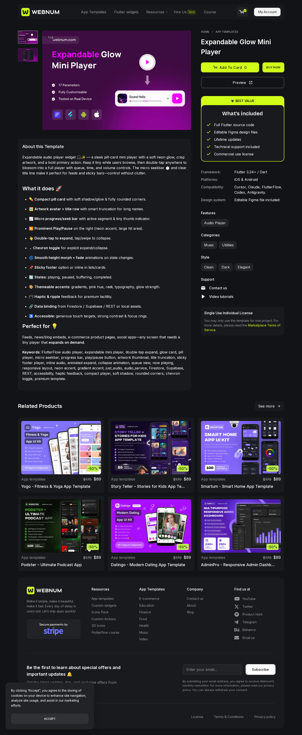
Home (205, 31)
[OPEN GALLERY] (116, 80)
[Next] (179, 80)
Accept (50, 718)
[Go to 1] (28, 37)
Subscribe (260, 669)
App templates (227, 31)
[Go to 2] (28, 55)
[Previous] (54, 80)
